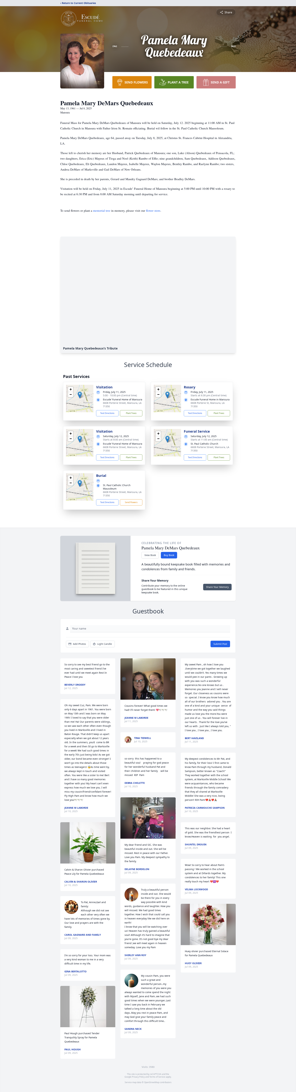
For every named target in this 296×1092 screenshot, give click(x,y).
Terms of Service (157, 1076)
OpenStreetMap (151, 1082)
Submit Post (220, 643)
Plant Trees (131, 413)
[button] (80, 395)
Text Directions (107, 413)
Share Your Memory (217, 587)
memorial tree (101, 210)
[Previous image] (124, 679)
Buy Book (169, 555)
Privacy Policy (138, 1076)
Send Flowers (131, 502)
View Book (150, 555)
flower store (153, 210)
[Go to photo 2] (149, 697)
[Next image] (172, 679)
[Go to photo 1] (147, 697)
